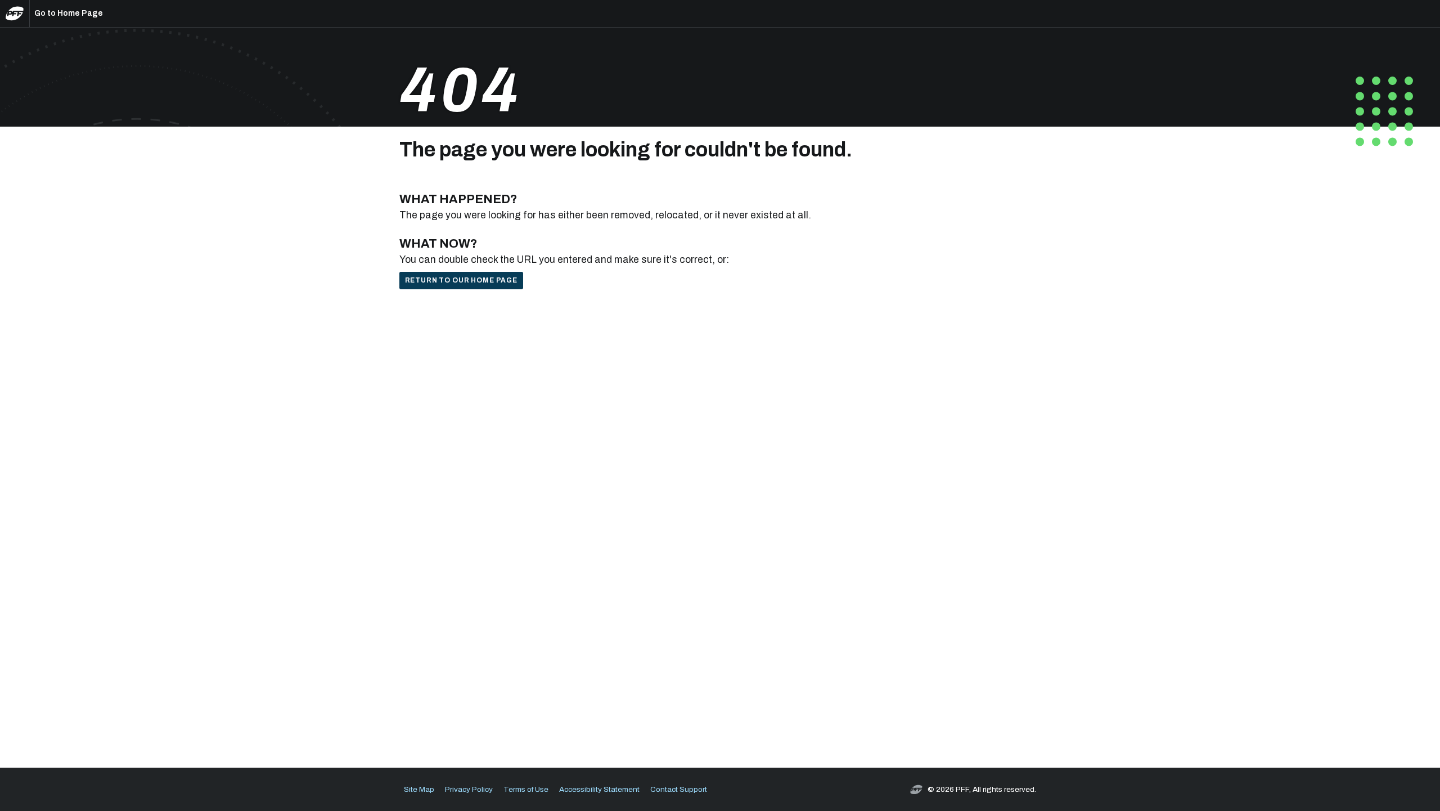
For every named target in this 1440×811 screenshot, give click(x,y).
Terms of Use (525, 789)
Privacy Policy (469, 789)
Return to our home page (461, 280)
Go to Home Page (68, 13)
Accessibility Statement (599, 789)
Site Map (419, 789)
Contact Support (678, 789)
